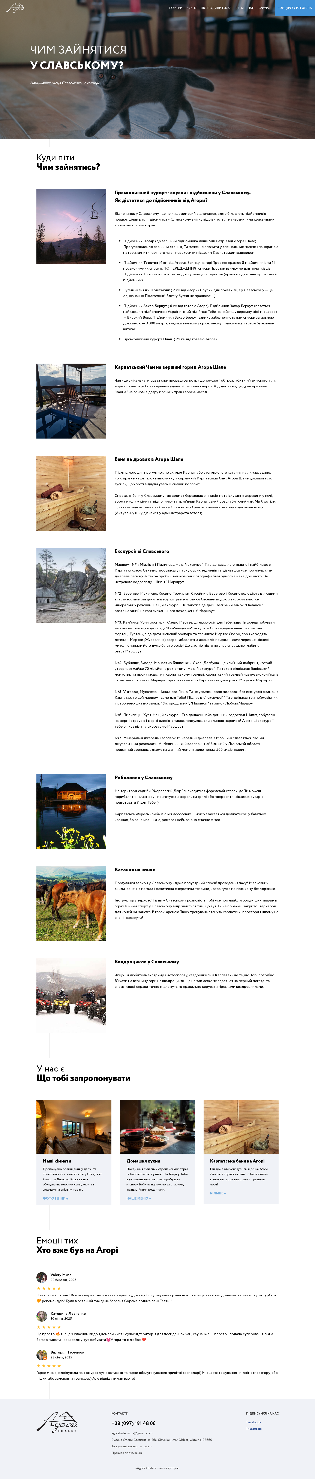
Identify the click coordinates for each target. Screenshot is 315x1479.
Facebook (253, 1422)
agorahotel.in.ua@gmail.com (132, 1433)
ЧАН (251, 8)
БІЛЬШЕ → (218, 1193)
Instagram (254, 1429)
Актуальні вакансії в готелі (131, 1446)
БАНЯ (240, 8)
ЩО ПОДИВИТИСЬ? (216, 8)
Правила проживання (126, 1453)
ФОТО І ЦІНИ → (55, 1198)
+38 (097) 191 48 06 (295, 8)
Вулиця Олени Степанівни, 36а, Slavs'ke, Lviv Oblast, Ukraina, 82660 (161, 1440)
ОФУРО (264, 8)
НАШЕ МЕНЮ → (138, 1198)
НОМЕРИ (175, 8)
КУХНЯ (191, 8)
